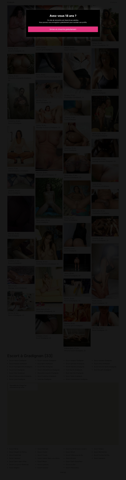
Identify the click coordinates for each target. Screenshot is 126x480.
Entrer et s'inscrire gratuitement (63, 29)
